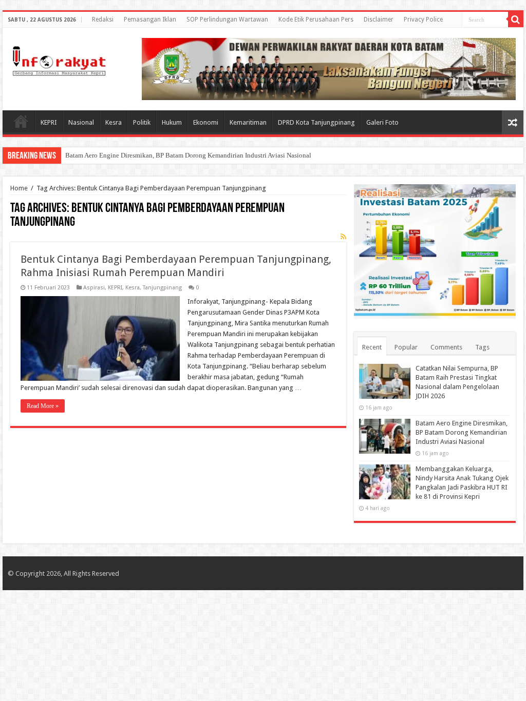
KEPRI (49, 122)
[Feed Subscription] (343, 236)
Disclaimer (378, 19)
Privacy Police (423, 19)
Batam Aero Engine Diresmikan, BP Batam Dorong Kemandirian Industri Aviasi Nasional (188, 155)
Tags (482, 347)
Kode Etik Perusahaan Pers (315, 19)
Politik (142, 122)
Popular (406, 347)
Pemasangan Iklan (150, 19)
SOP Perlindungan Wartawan (227, 19)
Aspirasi (94, 287)
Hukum (172, 122)
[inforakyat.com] (59, 59)
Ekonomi (205, 122)
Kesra (113, 122)
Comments (446, 347)
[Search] (515, 19)
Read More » (43, 406)
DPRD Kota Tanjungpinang (316, 122)
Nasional (81, 122)
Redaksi (103, 19)
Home (21, 121)
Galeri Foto (382, 122)
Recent (372, 347)
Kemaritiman (248, 122)
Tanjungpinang (162, 287)
